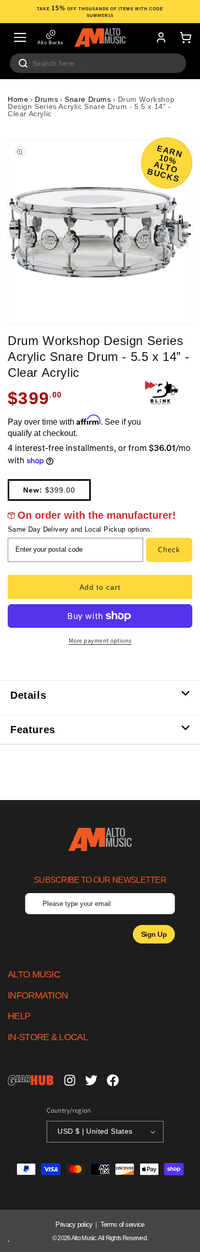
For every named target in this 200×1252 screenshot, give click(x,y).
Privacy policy (73, 1224)
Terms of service (123, 1224)
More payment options (100, 640)
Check (169, 549)
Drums (46, 99)
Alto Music (83, 1238)
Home (18, 99)
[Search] (23, 63)
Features (32, 729)
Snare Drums (88, 99)
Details (28, 695)
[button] (20, 37)
